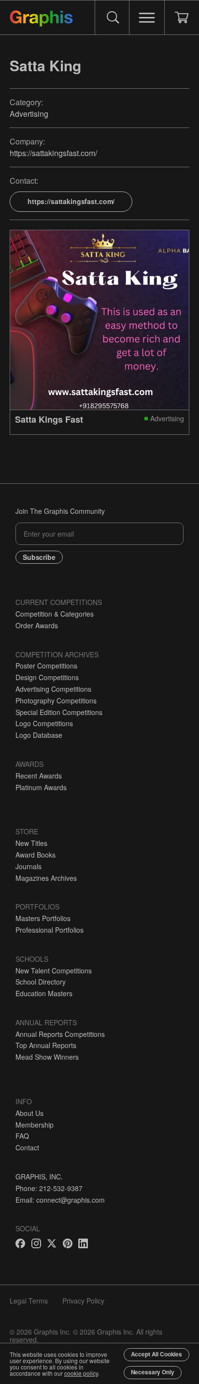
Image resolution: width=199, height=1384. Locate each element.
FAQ (22, 1136)
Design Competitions (47, 677)
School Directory (40, 981)
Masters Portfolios (43, 918)
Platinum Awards (41, 787)
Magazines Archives (46, 878)
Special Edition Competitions (58, 712)
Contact (27, 1147)
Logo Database (38, 735)
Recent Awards (38, 775)
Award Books (35, 854)
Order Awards (36, 625)
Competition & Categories (54, 614)
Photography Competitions (56, 700)
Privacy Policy (83, 1300)
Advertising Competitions (53, 689)
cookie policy (81, 1373)
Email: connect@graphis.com (60, 1200)
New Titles (31, 843)
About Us (29, 1113)
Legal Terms (29, 1300)
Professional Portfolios (49, 930)
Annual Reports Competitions (60, 1034)
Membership (34, 1124)
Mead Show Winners (47, 1057)
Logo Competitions (44, 723)
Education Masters (43, 993)
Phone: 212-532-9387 (49, 1188)
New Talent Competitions (53, 970)
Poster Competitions (46, 665)
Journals (28, 866)
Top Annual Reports (45, 1045)
